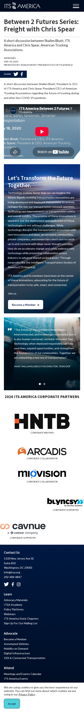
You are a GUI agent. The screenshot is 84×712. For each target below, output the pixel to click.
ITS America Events (16, 678)
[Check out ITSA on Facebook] (13, 584)
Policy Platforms (14, 609)
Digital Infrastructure (17, 653)
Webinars (10, 614)
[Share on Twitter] (15, 74)
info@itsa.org (12, 572)
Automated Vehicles (16, 643)
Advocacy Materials (16, 600)
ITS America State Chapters (21, 618)
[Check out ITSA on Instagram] (19, 584)
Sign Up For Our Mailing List (21, 623)
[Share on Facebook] (22, 74)
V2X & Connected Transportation (24, 658)
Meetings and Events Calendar (22, 674)
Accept (12, 703)
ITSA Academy (13, 604)
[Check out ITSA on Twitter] (6, 584)
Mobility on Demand (16, 648)
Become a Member (24, 304)
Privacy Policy (27, 694)
